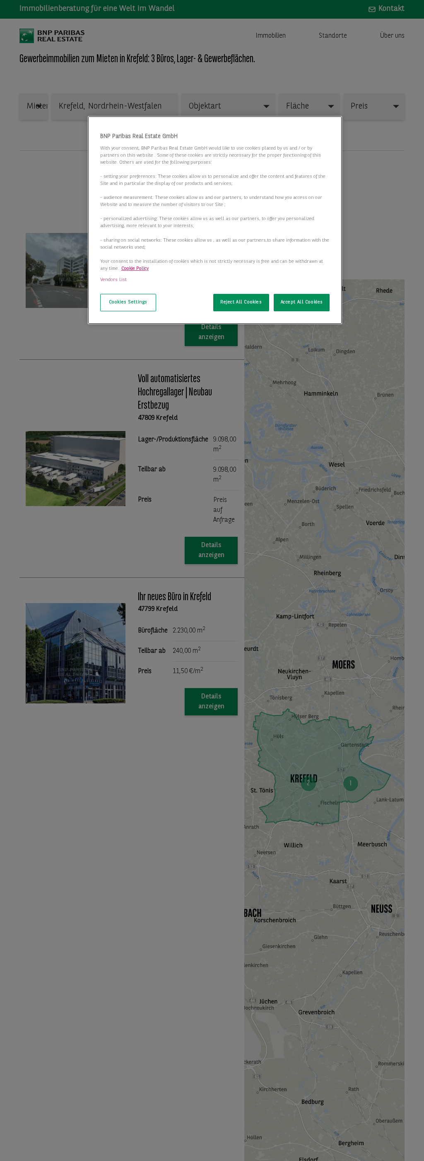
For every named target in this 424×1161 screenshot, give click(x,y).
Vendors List (113, 279)
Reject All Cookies (241, 302)
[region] (215, 220)
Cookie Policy (135, 268)
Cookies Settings (128, 302)
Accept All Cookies (302, 302)
